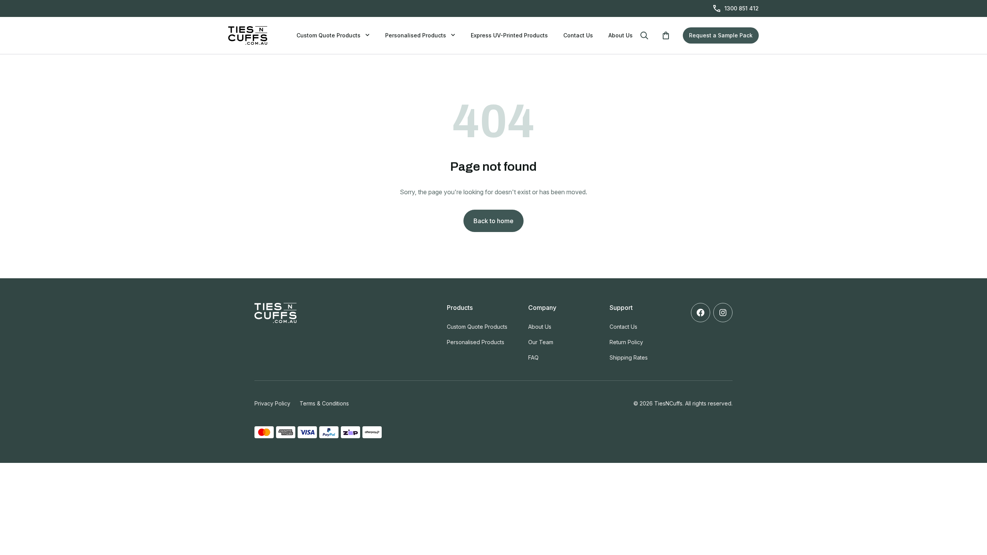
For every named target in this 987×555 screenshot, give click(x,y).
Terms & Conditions (324, 403)
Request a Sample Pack (721, 35)
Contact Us (578, 35)
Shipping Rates (629, 357)
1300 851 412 (741, 8)
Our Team (540, 342)
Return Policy (626, 342)
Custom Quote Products (328, 35)
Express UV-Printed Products (509, 35)
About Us (620, 35)
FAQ (533, 357)
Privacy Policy (272, 403)
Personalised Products (415, 35)
